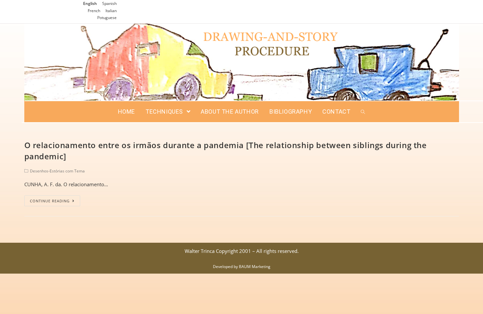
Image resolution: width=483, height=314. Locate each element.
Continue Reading (50, 200)
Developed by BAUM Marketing (241, 266)
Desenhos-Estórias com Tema (57, 171)
